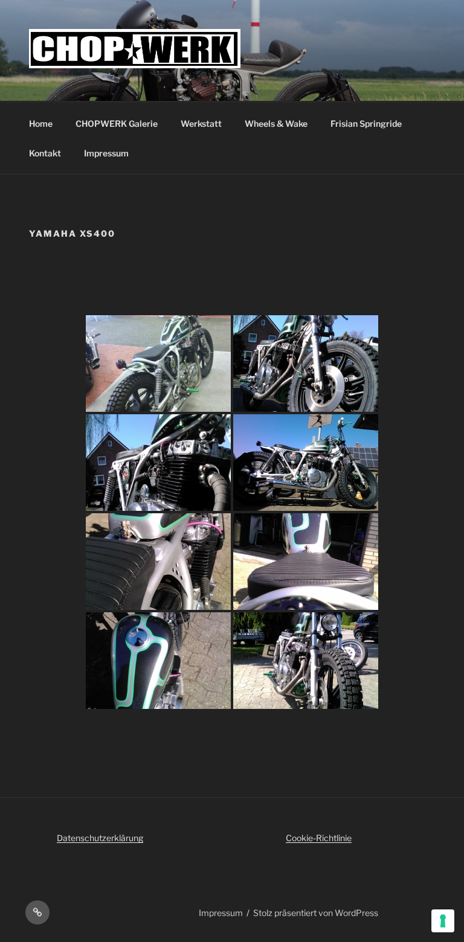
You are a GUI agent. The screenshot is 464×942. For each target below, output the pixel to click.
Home (41, 123)
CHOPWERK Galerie (117, 123)
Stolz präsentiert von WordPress (315, 913)
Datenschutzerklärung (100, 838)
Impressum (106, 153)
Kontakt (45, 153)
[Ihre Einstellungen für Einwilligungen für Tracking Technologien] (442, 920)
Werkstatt (201, 123)
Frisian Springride (366, 123)
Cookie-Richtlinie (319, 838)
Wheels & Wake (276, 123)
